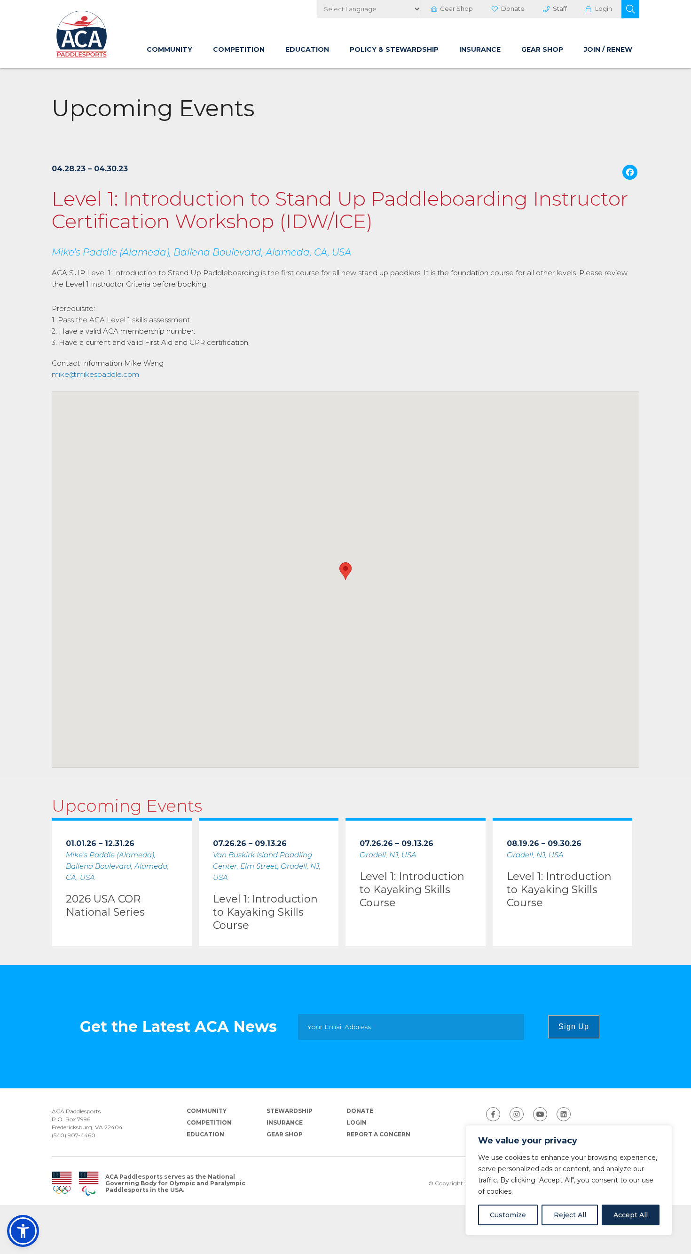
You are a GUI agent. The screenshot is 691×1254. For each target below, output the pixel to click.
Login (603, 8)
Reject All (570, 1215)
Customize (508, 1215)
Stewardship (290, 1110)
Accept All (630, 1215)
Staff (560, 8)
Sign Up (573, 1026)
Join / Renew (608, 49)
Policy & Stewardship (394, 49)
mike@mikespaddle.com (95, 374)
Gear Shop (456, 8)
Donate (513, 8)
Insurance (480, 49)
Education (307, 49)
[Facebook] (629, 173)
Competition (239, 49)
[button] (630, 9)
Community (169, 49)
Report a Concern (378, 1134)
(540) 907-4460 (73, 1135)
